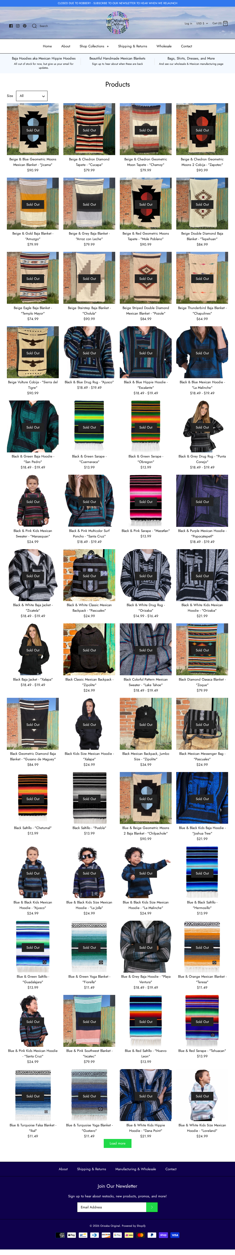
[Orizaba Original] (117, 22)
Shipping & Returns (132, 46)
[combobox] (32, 96)
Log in (188, 23)
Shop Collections (94, 46)
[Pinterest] (24, 26)
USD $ (200, 23)
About (65, 46)
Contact (186, 46)
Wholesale (164, 46)
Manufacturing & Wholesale (135, 1169)
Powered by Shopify (133, 1226)
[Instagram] (18, 26)
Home (47, 46)
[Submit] (152, 1207)
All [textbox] (21, 96)
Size (10, 95)
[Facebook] (11, 26)
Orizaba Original (110, 1226)
